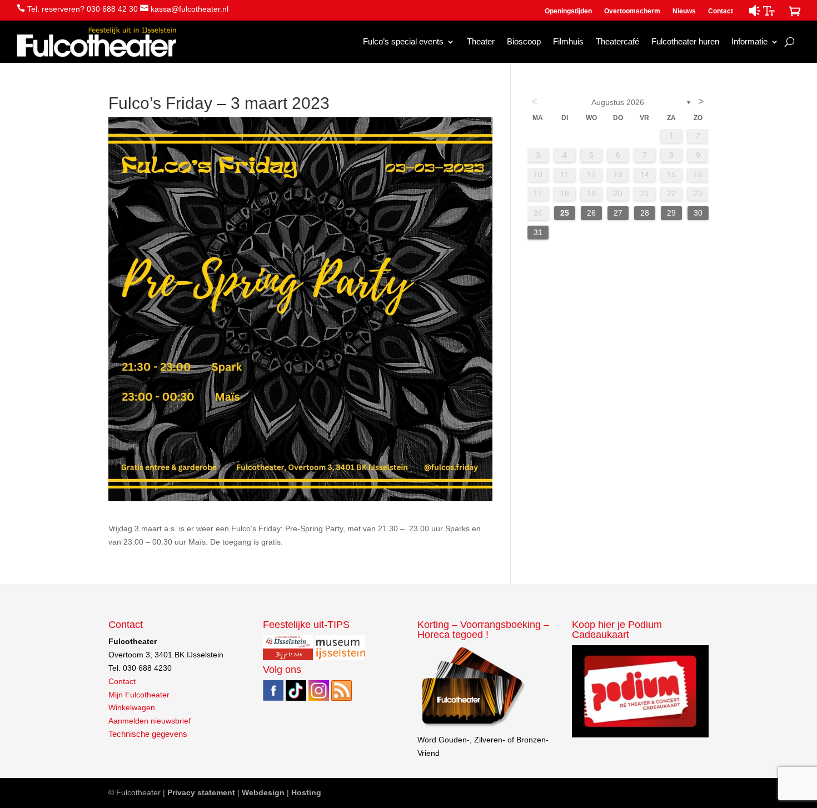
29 (671, 212)
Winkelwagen (131, 707)
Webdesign (263, 792)
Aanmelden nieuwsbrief (149, 720)
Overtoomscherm (632, 11)
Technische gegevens (147, 734)
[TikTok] (296, 698)
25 (564, 212)
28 (644, 212)
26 (591, 212)
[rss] (341, 698)
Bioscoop (524, 41)
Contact (720, 11)
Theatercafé (617, 41)
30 (698, 212)
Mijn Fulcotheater (139, 694)
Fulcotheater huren (685, 41)
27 (618, 212)
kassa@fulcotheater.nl (189, 8)
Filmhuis (568, 41)
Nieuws (684, 11)
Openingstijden (568, 11)
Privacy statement (201, 792)
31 (538, 232)
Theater (481, 41)
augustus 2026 (617, 102)
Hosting (306, 792)
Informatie (749, 41)
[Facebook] (273, 698)
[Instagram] (318, 698)
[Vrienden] (472, 726)
